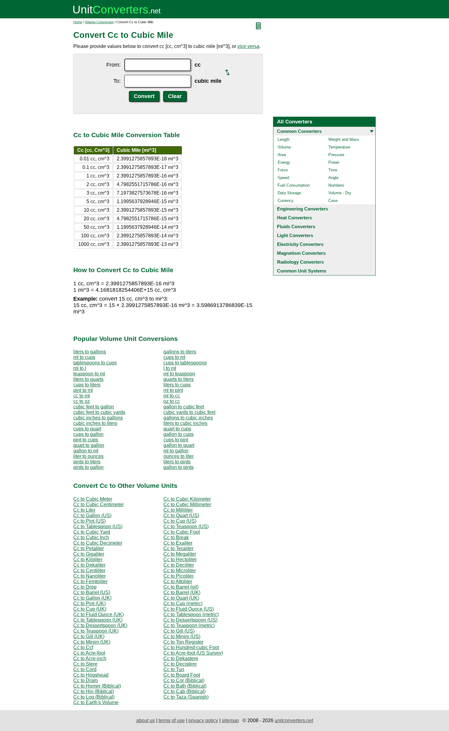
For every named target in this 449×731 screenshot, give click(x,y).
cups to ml (174, 357)
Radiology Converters (300, 262)
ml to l (79, 368)
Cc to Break (176, 537)
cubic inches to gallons (98, 417)
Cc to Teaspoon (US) (186, 526)
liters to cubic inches (185, 423)
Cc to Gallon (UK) (92, 598)
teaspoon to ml (89, 373)
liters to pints (177, 461)
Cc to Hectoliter (180, 559)
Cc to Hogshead (90, 675)
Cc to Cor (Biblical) (183, 680)
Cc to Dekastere (180, 658)
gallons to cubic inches (188, 417)
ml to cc (171, 395)
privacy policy (203, 720)
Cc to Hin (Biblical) (93, 691)
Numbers (336, 185)
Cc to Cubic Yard (91, 532)
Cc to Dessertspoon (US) (190, 620)
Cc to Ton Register (183, 642)
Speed (283, 177)
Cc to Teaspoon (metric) (189, 625)
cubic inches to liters (95, 423)
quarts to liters (178, 379)
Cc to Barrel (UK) (181, 592)
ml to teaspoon (179, 373)
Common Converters (299, 131)
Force (283, 170)
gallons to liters (179, 351)
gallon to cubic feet (183, 406)
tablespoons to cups (95, 362)
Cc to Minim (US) (181, 636)
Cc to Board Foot (181, 675)
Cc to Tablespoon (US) (97, 526)
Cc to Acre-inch (89, 658)
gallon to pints (178, 467)
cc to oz (81, 401)
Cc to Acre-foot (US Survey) (193, 653)
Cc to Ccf (83, 647)
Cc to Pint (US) (89, 521)
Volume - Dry (339, 193)
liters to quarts (88, 379)
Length (284, 139)
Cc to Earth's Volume (96, 702)
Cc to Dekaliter (89, 565)
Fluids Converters (296, 226)
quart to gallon (88, 445)
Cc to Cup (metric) (183, 603)
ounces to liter (178, 456)
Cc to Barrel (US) (91, 592)
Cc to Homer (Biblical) (97, 686)
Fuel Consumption (294, 185)
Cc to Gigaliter (88, 554)
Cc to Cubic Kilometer (187, 499)
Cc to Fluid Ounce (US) (188, 609)
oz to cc (171, 401)
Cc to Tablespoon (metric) (191, 614)
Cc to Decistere (180, 664)
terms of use (172, 720)
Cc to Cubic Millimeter (187, 504)
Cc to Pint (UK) (89, 603)
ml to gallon (175, 450)
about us (145, 720)
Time (332, 170)
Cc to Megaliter (179, 554)
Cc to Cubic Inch (91, 537)
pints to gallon (88, 467)
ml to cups (84, 357)
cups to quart (87, 428)
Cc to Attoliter (177, 581)
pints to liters (86, 461)
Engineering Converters (302, 208)
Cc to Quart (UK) (181, 598)
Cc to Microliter (179, 570)
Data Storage (289, 193)
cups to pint (175, 439)
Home (77, 22)
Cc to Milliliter (178, 510)
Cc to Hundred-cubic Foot (191, 647)
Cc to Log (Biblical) (94, 697)
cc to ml (81, 395)
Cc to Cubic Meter (92, 499)
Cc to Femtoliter (90, 581)
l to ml (169, 368)
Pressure (336, 154)
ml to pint (173, 390)
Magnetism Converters (301, 253)
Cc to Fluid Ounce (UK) (98, 614)
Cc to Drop (85, 587)
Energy (284, 162)
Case (333, 200)
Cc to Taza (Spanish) (186, 697)
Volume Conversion (99, 22)
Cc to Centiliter (89, 570)
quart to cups (177, 428)
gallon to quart (178, 445)
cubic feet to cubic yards (99, 412)
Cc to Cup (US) (179, 521)
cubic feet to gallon (93, 406)
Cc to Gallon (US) (92, 515)
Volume (284, 147)
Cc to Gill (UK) (88, 636)
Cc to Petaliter (88, 548)
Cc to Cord (85, 669)
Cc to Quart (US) (181, 515)
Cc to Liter (84, 510)
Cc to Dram (85, 680)
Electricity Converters (300, 244)
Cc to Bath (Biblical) (184, 686)
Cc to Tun (173, 669)
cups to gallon (88, 434)
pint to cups (85, 439)
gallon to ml (85, 450)
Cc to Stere (85, 664)
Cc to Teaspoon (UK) (96, 631)
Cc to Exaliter (177, 543)
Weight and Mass (343, 139)
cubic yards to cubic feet (189, 412)
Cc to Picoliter (178, 576)
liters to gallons (89, 351)
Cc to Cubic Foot (181, 532)
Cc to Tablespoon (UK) (97, 620)
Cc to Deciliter (178, 565)
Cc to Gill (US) (179, 631)
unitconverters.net (294, 720)
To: (117, 81)
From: (113, 65)
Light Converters (295, 235)
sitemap (230, 720)
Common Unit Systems (301, 270)
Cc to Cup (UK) (89, 609)
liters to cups (177, 384)
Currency (286, 200)
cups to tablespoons (185, 362)
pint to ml (83, 390)
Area (282, 154)
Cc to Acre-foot (89, 653)
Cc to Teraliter (178, 548)
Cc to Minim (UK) (91, 642)
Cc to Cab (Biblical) (184, 691)
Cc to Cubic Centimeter (98, 504)
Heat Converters (294, 217)
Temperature (339, 147)
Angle (333, 177)
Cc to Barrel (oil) (181, 587)
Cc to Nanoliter (89, 576)
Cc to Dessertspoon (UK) (100, 625)
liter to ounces (88, 456)
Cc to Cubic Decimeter (97, 543)
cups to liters (86, 384)
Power (333, 162)
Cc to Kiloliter (87, 559)
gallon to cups (178, 434)
